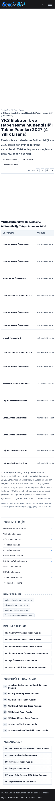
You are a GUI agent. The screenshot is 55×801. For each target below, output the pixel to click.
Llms (40, 797)
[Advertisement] (27, 37)
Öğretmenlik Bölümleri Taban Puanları (19, 615)
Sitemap (32, 797)
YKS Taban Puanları (18, 110)
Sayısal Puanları (27, 160)
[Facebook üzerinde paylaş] (42, 170)
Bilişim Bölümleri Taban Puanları (17, 605)
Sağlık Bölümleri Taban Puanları (16, 610)
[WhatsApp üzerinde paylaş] (47, 170)
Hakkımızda (13, 797)
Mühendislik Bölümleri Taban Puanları (19, 600)
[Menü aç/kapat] (49, 4)
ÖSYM (31, 506)
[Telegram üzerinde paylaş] (52, 170)
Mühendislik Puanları (10, 165)
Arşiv (3, 797)
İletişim (23, 797)
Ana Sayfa (5, 110)
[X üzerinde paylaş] (38, 170)
